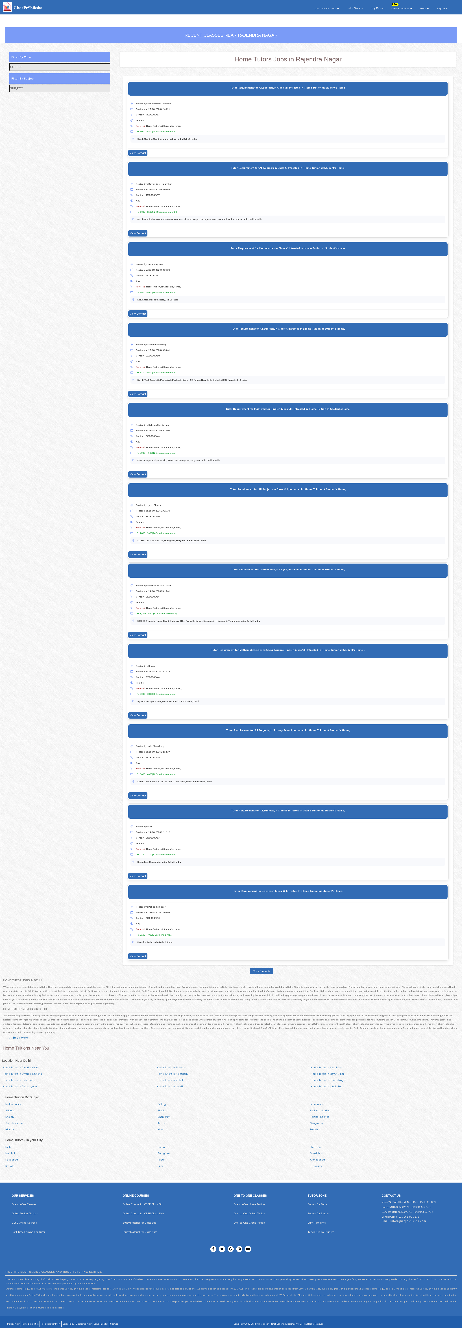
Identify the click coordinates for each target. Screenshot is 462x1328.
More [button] (423, 8)
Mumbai (10, 1153)
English (9, 1116)
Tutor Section (355, 8)
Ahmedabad (317, 1159)
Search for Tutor (317, 1204)
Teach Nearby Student (321, 1232)
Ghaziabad (316, 1153)
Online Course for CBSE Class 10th (143, 1213)
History (9, 1129)
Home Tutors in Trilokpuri (171, 1067)
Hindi (161, 1129)
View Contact (138, 152)
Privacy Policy (13, 1324)
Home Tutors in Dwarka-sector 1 (22, 1067)
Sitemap (114, 1324)
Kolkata (9, 1166)
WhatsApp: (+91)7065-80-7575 (400, 1216)
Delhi (8, 1147)
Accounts (163, 1123)
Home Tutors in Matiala (170, 1080)
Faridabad (11, 1159)
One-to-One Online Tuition (249, 1213)
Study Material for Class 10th (140, 1232)
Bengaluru (316, 1166)
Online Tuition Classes (25, 1213)
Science (9, 1110)
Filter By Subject (22, 78)
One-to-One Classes (24, 1204)
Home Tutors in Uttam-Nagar (328, 1080)
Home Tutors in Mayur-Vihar (327, 1073)
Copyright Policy (101, 1324)
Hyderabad (316, 1147)
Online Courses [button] (400, 8)
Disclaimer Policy (84, 1324)
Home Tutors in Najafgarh (172, 1073)
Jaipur (161, 1159)
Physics (162, 1110)
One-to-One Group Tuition (249, 1222)
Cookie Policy (68, 1324)
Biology (162, 1104)
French (314, 1129)
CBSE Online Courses (24, 1222)
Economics (316, 1104)
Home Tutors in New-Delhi (326, 1067)
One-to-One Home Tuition (249, 1204)
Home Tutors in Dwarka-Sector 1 (22, 1073)
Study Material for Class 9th (139, 1222)
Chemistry (163, 1116)
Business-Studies (320, 1110)
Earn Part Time (317, 1222)
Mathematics (13, 1104)
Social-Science (14, 1123)
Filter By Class (21, 57)
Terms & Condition (30, 1324)
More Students (261, 971)
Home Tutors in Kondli (170, 1086)
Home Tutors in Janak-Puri (326, 1086)
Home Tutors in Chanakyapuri (20, 1086)
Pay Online (377, 8)
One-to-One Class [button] (326, 8)
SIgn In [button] (441, 8)
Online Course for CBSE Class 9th (142, 1204)
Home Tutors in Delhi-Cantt (19, 1080)
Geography (316, 1123)
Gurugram (164, 1153)
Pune (161, 1166)
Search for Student (319, 1213)
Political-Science (319, 1116)
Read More (20, 1037)
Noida (161, 1147)
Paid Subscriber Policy (50, 1324)
